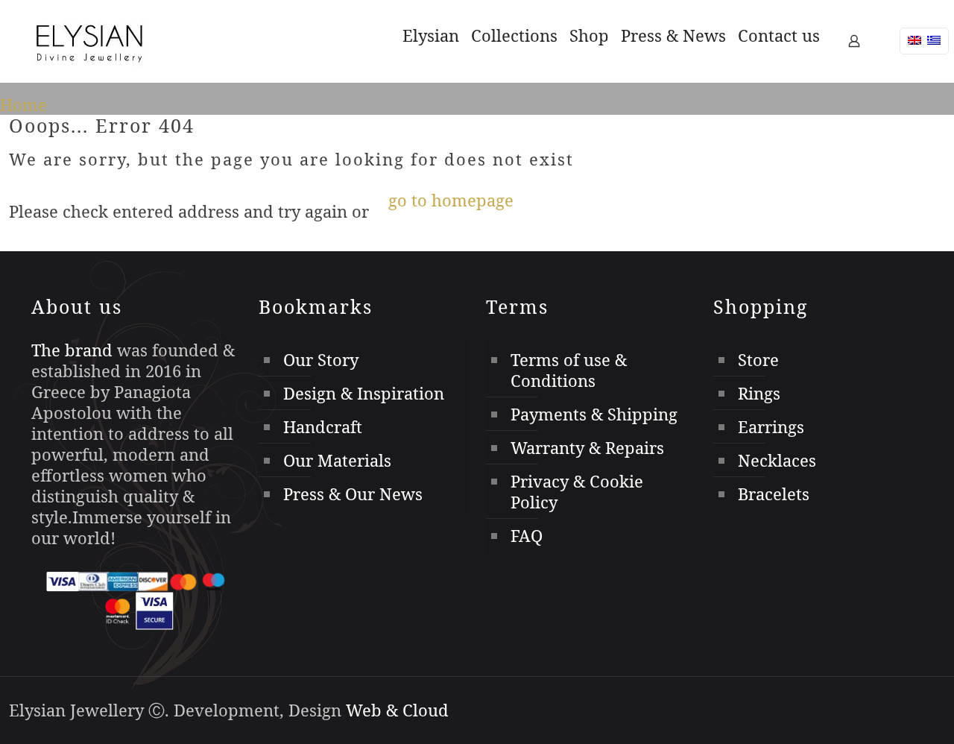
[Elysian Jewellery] (89, 41)
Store (758, 359)
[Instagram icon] (922, 711)
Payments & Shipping (594, 414)
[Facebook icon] (902, 711)
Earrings (771, 426)
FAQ (527, 535)
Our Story (320, 359)
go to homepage (451, 200)
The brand (72, 349)
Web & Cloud (397, 710)
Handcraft (322, 426)
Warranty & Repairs (587, 447)
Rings (759, 393)
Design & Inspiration (363, 393)
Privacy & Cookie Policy (577, 491)
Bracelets (773, 493)
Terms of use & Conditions (569, 369)
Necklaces (777, 460)
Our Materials (337, 460)
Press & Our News (353, 493)
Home (23, 104)
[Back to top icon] (848, 698)
